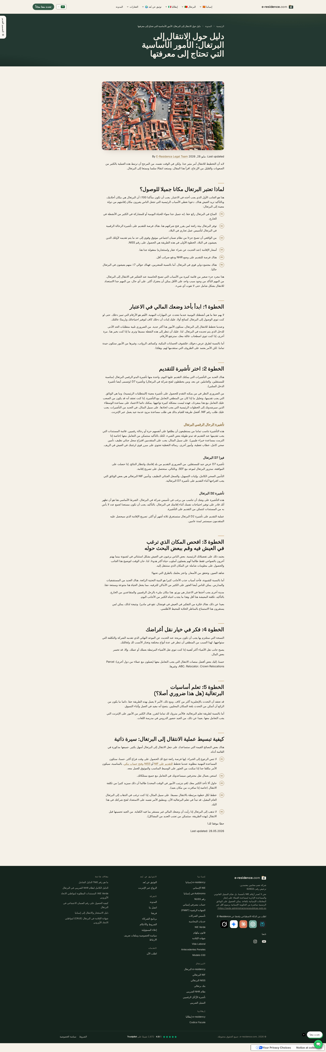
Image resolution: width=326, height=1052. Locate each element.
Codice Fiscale (197, 1022)
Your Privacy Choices (277, 1047)
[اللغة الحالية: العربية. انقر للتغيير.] (61, 6)
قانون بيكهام (199, 932)
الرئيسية (220, 26)
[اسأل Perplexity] (262, 924)
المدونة (119, 6)
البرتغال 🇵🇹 (190, 6)
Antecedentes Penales (193, 949)
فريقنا (154, 913)
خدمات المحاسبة (197, 921)
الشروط (83, 1036)
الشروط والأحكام (148, 924)
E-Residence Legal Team (172, 156)
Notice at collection (309, 1047)
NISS (147, 763)
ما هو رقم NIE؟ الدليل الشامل (93, 882)
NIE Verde (200, 927)
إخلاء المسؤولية (149, 930)
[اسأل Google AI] (234, 924)
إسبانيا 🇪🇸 (207, 6)
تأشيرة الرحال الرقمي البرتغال (204, 424)
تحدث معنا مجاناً (43, 6)
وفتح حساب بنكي (133, 763)
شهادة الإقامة (198, 938)
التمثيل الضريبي (197, 1002)
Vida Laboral (198, 943)
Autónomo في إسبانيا (194, 893)
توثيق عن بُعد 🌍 (153, 6)
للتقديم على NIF (163, 763)
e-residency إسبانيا (195, 882)
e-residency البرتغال (194, 969)
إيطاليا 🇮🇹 (173, 6)
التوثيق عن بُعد (150, 882)
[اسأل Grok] (224, 924)
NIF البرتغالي (198, 974)
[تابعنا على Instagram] (255, 941)
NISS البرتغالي (198, 980)
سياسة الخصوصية (68, 1036)
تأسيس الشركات (197, 915)
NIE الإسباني (199, 887)
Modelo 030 (198, 955)
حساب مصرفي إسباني (194, 904)
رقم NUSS (199, 899)
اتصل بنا (153, 907)
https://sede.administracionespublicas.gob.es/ (242, 908)
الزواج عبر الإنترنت (147, 887)
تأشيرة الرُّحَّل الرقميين (194, 997)
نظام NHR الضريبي (195, 991)
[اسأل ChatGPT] (253, 924)
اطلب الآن (152, 953)
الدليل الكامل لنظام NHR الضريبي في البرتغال (85, 887)
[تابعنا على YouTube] (264, 941)
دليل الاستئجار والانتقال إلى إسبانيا (91, 912)
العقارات (134, 6)
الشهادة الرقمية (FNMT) (193, 910)
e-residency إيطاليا (195, 1016)
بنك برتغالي (199, 986)
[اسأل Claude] (243, 924)
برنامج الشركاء (149, 918)
